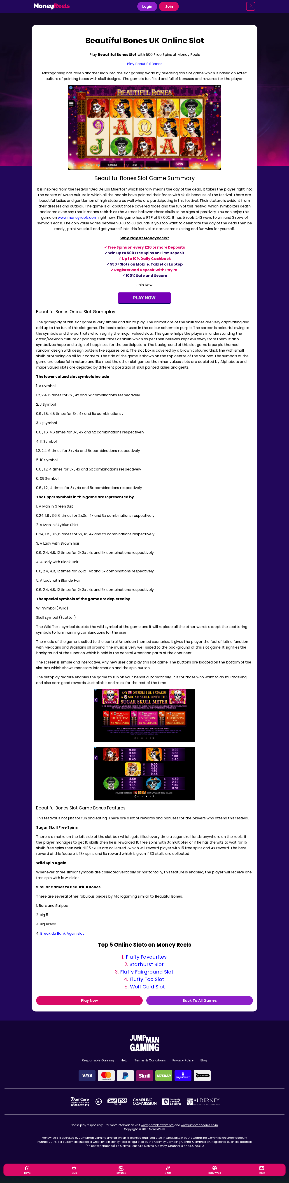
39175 (53, 1142)
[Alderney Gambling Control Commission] (203, 1101)
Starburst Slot (147, 964)
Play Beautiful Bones (144, 63)
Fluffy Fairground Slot (146, 971)
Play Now (89, 1000)
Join (169, 6)
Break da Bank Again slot (62, 933)
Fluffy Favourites (146, 956)
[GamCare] (80, 1101)
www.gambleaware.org (157, 1125)
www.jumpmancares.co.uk (199, 1125)
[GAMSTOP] (117, 1101)
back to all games (200, 1000)
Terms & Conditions (150, 1060)
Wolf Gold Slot (147, 986)
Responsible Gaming (98, 1060)
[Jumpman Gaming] (144, 1049)
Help (124, 1060)
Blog (203, 1060)
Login (147, 6)
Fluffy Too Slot (147, 979)
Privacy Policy (183, 1060)
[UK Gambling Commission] (144, 1101)
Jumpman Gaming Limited (98, 1138)
